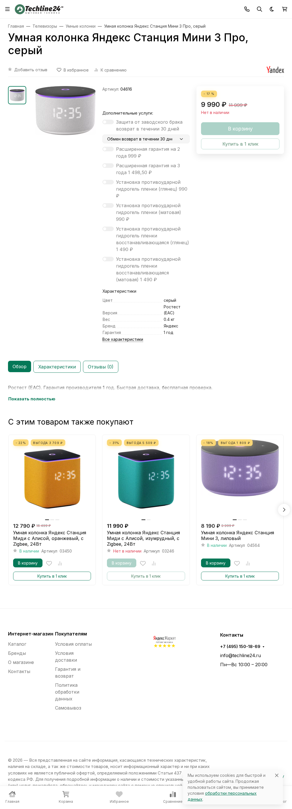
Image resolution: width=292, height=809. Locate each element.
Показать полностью (31, 399)
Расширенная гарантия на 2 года (148, 152)
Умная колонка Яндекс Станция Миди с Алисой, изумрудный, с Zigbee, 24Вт (143, 538)
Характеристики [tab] (57, 367)
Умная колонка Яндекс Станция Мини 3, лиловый (237, 535)
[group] (65, 114)
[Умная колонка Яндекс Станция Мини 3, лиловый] (240, 478)
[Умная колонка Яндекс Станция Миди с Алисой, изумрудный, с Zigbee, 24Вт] (146, 478)
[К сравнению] (60, 563)
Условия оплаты (73, 644)
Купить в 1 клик (52, 576)
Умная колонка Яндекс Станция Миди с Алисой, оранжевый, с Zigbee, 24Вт (49, 538)
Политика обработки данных (67, 692)
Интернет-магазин (30, 633)
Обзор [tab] (20, 366)
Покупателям (71, 633)
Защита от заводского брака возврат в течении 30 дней (149, 125)
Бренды (17, 653)
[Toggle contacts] (247, 9)
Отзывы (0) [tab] (100, 367)
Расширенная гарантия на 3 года (148, 169)
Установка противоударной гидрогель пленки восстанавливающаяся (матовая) (148, 269)
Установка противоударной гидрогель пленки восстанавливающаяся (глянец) (152, 239)
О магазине (21, 662)
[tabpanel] (146, 393)
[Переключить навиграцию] (7, 9)
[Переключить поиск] (259, 9)
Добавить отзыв (30, 69)
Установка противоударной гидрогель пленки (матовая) (148, 212)
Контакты (19, 671)
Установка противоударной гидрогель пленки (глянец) (151, 189)
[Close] (276, 775)
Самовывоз (68, 708)
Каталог (17, 644)
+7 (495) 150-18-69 (240, 646)
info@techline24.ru (240, 655)
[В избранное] (49, 563)
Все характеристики (122, 339)
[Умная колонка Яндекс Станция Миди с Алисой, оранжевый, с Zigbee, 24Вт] (52, 478)
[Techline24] (39, 8)
